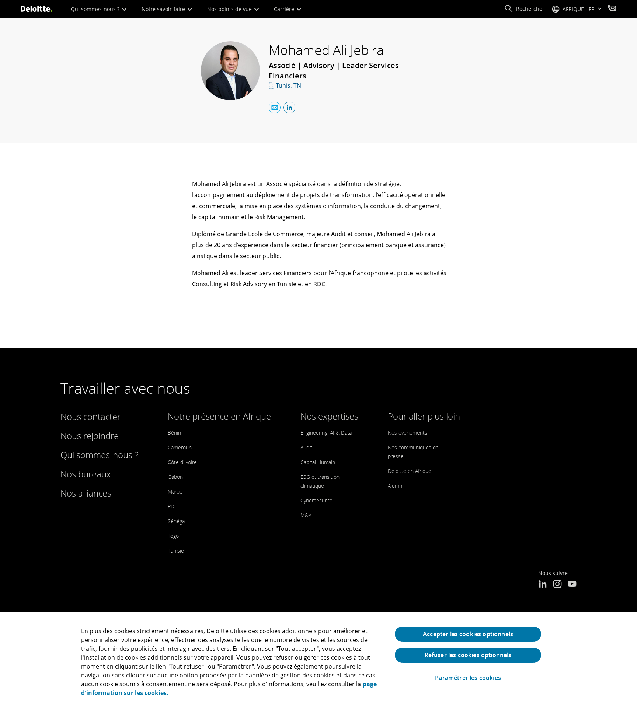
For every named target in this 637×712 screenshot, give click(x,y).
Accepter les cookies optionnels (468, 634)
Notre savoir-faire (164, 9)
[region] (318, 662)
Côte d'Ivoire (182, 462)
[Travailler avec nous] (612, 9)
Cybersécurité (316, 500)
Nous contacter (90, 416)
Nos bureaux (85, 474)
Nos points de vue (230, 9)
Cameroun (180, 447)
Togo (173, 535)
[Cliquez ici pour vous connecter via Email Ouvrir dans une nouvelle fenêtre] (275, 107)
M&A (305, 515)
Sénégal (177, 521)
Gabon (175, 476)
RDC (173, 506)
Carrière (285, 9)
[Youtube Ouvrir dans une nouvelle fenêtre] (572, 585)
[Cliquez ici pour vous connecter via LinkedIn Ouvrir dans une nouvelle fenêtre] (289, 107)
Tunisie (176, 550)
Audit (306, 447)
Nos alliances (85, 493)
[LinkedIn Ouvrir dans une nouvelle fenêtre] (542, 585)
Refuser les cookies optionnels (468, 655)
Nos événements (407, 432)
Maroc (175, 491)
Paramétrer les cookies (468, 677)
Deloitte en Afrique (409, 470)
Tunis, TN (288, 85)
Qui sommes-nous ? (96, 9)
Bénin (174, 432)
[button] (524, 9)
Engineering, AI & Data (326, 432)
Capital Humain (317, 462)
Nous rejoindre (89, 435)
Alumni (395, 485)
